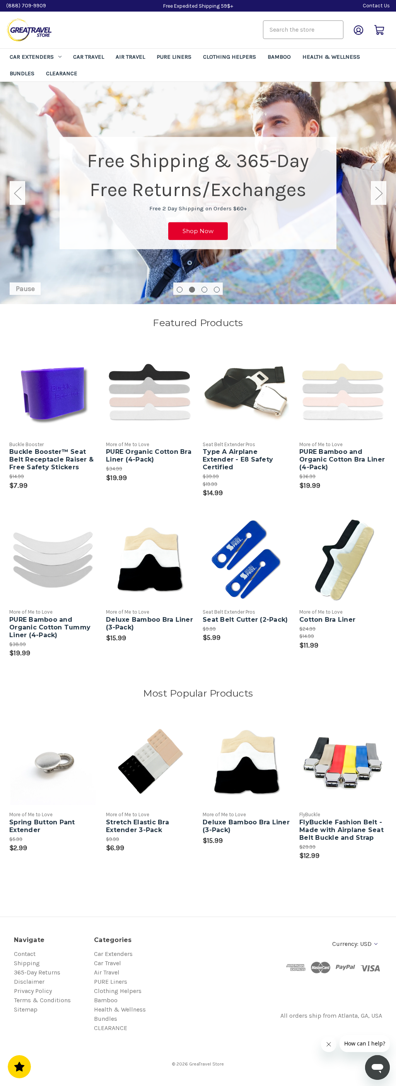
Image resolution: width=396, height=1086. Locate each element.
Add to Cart (246, 400)
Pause (25, 288)
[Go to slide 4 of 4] (217, 290)
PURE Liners (174, 56)
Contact (25, 953)
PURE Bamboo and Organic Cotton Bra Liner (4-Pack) (342, 459)
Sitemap (26, 1009)
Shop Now (198, 230)
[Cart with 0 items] (379, 30)
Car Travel (88, 56)
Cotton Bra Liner (327, 619)
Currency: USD (352, 943)
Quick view (46, 385)
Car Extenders (32, 56)
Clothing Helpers (229, 56)
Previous (17, 193)
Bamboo (279, 56)
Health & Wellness (331, 56)
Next (378, 193)
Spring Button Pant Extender (42, 826)
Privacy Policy (33, 991)
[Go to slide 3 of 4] (204, 290)
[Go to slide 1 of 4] (180, 290)
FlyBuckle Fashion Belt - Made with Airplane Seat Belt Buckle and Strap (341, 830)
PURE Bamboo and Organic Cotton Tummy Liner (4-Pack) (49, 627)
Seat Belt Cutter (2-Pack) (245, 619)
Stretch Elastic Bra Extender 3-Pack (137, 826)
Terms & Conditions (42, 1000)
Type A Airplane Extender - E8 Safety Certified (238, 459)
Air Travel (130, 56)
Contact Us (376, 5)
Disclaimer (29, 981)
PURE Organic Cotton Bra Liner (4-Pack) (148, 455)
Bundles (22, 73)
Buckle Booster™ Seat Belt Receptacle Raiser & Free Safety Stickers (51, 459)
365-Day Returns (37, 972)
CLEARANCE (61, 73)
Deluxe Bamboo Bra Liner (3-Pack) (149, 623)
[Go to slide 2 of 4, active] (192, 290)
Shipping (27, 963)
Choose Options (52, 400)
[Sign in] (358, 30)
